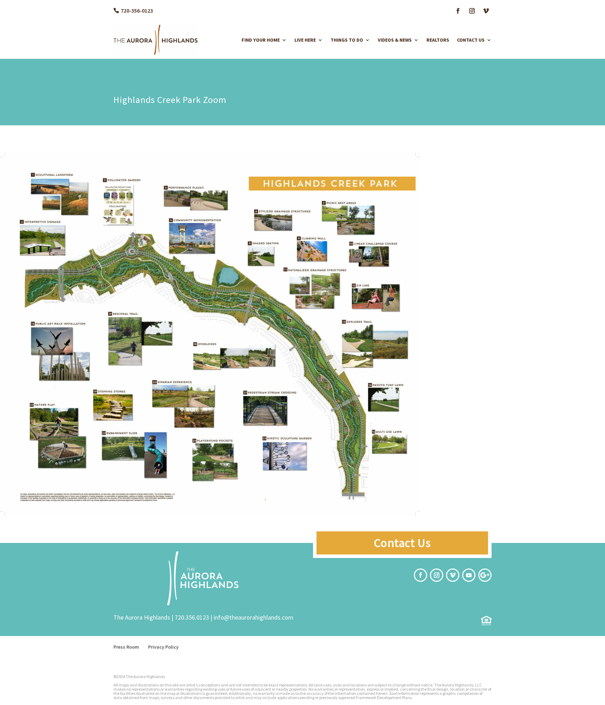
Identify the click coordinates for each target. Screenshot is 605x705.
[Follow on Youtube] (468, 575)
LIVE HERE (305, 40)
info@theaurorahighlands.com (253, 617)
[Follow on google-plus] (485, 575)
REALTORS (437, 40)
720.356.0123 (192, 617)
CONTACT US (471, 40)
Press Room (126, 647)
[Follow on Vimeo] (486, 10)
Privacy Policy (163, 647)
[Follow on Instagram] (472, 10)
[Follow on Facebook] (458, 10)
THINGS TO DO (347, 40)
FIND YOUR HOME (261, 40)
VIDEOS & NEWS (395, 40)
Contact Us (402, 543)
